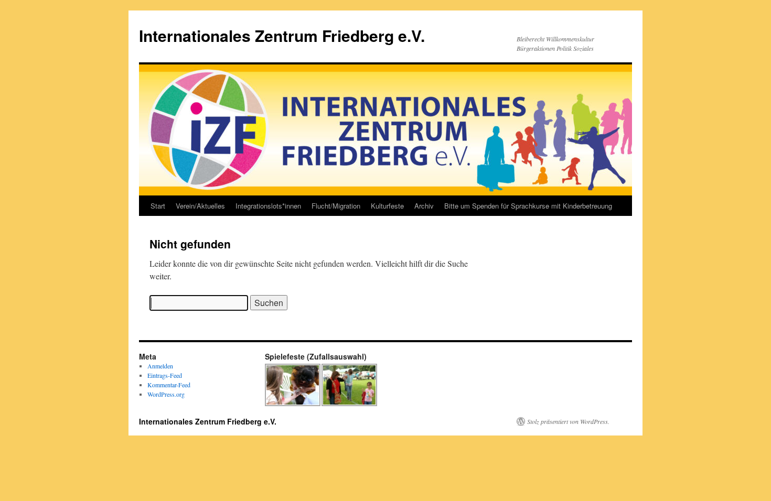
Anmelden (160, 366)
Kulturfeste (387, 206)
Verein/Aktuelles (200, 206)
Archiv (424, 206)
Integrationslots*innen (268, 206)
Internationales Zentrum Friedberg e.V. (282, 35)
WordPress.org (166, 394)
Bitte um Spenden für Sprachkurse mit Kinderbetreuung (528, 206)
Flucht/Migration (336, 206)
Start (158, 206)
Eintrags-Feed (164, 375)
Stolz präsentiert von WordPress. (568, 421)
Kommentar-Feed (168, 384)
